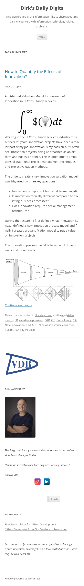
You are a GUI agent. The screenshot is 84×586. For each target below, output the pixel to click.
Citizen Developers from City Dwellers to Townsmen (36, 529)
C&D (47, 320)
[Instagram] (37, 481)
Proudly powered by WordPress (22, 578)
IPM (28, 325)
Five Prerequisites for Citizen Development (30, 524)
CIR (53, 320)
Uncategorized (43, 315)
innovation (18, 325)
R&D (12, 330)
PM (7, 330)
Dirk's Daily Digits (42, 8)
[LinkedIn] (46, 481)
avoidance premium (31, 320)
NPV (41, 325)
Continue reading (18, 305)
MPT (35, 325)
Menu (42, 36)
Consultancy (64, 320)
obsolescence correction (60, 325)
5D (16, 320)
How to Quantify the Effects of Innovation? (33, 74)
